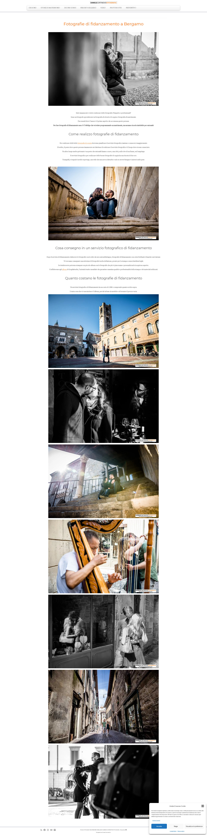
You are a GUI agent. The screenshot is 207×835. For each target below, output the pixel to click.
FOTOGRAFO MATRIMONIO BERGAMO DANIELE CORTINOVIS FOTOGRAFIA (101, 830)
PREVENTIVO (131, 7)
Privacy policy (181, 831)
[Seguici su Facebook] (45, 830)
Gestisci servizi (156, 820)
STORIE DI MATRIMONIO (50, 7)
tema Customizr (107, 832)
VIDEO (103, 7)
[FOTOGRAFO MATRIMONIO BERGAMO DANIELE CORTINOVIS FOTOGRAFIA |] (103, 2)
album (64, 269)
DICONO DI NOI (70, 7)
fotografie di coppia (85, 143)
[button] (203, 806)
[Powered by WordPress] (126, 829)
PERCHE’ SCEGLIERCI (88, 7)
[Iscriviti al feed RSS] (42, 830)
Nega (176, 826)
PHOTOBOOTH (116, 7)
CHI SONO (32, 7)
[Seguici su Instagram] (48, 830)
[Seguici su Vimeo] (55, 830)
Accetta (159, 826)
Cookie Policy (173, 831)
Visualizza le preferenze (194, 826)
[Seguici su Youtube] (52, 830)
